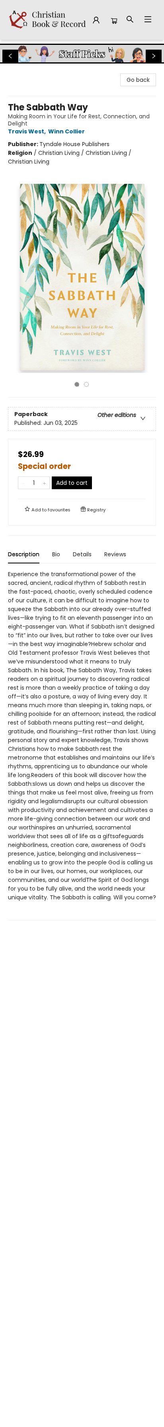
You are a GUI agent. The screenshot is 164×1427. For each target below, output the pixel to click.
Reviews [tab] (115, 554)
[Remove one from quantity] (23, 482)
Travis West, (27, 131)
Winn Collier (66, 131)
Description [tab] (23, 554)
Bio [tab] (56, 554)
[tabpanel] (82, 745)
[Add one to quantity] (44, 482)
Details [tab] (82, 554)
